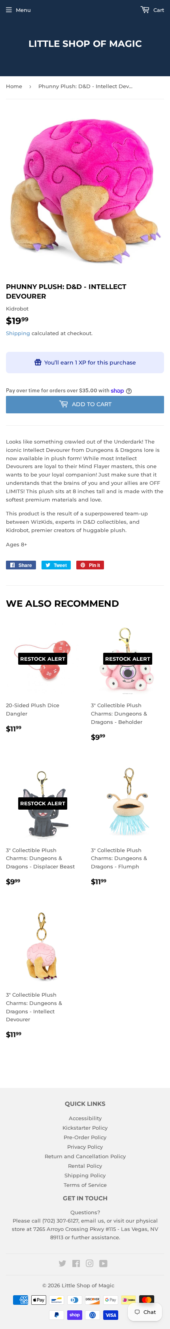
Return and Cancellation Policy (85, 1156)
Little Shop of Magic (85, 43)
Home (14, 86)
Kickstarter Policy (85, 1128)
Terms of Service (85, 1185)
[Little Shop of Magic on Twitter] (62, 1264)
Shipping (18, 333)
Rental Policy (85, 1166)
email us (92, 1220)
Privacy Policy (85, 1147)
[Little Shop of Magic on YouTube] (103, 1264)
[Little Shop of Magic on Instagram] (90, 1264)
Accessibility (85, 1118)
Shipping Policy (85, 1175)
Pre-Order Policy (85, 1137)
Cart (158, 10)
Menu (23, 10)
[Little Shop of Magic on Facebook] (76, 1264)
